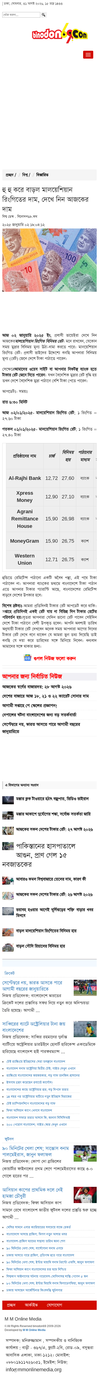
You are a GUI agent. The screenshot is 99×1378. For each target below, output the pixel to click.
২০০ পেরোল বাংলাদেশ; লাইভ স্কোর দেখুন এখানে (36, 1124)
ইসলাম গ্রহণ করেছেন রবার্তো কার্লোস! (29, 1082)
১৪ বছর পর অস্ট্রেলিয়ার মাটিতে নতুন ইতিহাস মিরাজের (39, 1096)
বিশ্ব (25, 175)
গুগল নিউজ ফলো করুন (55, 658)
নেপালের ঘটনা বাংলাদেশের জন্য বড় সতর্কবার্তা (39, 715)
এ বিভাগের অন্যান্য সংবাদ (22, 785)
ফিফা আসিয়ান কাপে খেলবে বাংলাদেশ (29, 1110)
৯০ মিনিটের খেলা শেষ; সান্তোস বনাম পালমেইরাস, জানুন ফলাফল (35, 1151)
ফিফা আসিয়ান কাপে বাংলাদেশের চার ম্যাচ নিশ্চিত (36, 1269)
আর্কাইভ (31, 1305)
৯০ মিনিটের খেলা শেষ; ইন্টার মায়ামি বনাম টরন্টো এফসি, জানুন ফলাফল (50, 1262)
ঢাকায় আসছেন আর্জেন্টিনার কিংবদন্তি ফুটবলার (34, 1290)
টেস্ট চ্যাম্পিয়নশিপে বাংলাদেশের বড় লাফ (30, 1103)
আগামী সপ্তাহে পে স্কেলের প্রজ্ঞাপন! (29, 706)
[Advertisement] (49, 115)
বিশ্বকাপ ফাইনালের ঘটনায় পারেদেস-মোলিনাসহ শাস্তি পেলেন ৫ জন (47, 1276)
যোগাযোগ (54, 1305)
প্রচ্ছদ (10, 175)
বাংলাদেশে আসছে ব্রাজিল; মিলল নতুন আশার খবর (36, 1234)
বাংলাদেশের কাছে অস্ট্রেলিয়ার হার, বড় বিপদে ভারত (37, 1089)
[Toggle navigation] (88, 55)
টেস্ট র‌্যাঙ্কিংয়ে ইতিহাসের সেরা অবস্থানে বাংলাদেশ (35, 1061)
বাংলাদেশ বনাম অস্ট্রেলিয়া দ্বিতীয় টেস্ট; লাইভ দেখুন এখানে (41, 1068)
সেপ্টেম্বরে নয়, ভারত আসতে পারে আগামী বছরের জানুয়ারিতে (41, 728)
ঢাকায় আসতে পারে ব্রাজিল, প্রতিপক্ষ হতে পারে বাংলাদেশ (40, 1255)
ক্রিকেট (10, 973)
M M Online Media (34, 1330)
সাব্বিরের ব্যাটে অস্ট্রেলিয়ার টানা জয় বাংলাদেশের (33, 1027)
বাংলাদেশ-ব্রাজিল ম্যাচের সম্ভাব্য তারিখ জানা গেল (35, 1241)
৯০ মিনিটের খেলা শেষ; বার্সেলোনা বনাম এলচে (34, 1248)
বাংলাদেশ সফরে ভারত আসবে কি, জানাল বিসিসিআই (38, 1117)
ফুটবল (9, 1139)
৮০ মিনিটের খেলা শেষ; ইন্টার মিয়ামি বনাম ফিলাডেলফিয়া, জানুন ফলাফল (50, 1283)
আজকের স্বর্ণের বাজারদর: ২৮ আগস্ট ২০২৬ (37, 687)
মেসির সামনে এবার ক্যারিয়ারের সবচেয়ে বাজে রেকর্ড (38, 1227)
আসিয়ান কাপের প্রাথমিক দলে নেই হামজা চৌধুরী (32, 1193)
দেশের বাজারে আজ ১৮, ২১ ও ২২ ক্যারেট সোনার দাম (45, 696)
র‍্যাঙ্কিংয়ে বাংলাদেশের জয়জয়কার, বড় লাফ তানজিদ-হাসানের (43, 1075)
